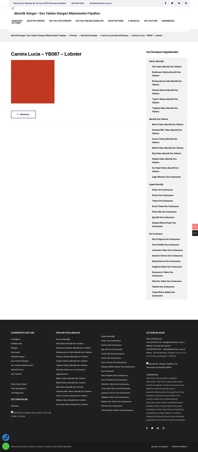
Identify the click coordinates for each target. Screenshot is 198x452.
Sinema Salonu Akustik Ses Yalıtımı (72, 357)
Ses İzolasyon (156, 234)
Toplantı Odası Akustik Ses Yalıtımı (71, 365)
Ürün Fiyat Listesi (19, 384)
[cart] (12, 25)
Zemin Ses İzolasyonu (162, 195)
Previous (24, 114)
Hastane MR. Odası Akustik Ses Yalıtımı (74, 391)
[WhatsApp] (5, 446)
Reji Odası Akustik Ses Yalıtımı (166, 153)
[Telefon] (5, 437)
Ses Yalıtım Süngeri (60, 21)
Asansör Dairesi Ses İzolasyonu (167, 256)
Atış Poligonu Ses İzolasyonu (166, 239)
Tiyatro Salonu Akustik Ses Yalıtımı (72, 361)
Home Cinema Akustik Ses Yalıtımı (71, 396)
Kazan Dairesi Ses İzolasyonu (166, 261)
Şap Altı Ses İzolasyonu (163, 217)
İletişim (16, 23)
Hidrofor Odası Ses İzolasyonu (167, 281)
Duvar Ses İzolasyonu (162, 190)
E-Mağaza (134, 21)
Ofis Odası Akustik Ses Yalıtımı (166, 66)
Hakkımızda (16, 343)
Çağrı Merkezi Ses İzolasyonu (166, 177)
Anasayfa (17, 21)
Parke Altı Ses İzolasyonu (164, 212)
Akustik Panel (116, 21)
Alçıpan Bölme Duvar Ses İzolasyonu (118, 367)
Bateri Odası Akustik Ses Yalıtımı (167, 124)
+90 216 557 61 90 (153, 342)
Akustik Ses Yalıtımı (158, 119)
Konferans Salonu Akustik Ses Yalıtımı (73, 348)
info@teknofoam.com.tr (101, 3)
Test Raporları (17, 393)
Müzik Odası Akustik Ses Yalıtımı (168, 148)
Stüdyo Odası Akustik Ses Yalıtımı (71, 400)
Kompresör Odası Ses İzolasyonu (116, 401)
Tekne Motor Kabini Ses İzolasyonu (117, 410)
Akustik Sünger (36, 21)
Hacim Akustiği (156, 61)
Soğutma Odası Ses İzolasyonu (167, 267)
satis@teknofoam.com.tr (174, 349)
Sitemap (15, 406)
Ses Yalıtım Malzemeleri (89, 21)
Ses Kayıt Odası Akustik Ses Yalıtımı (72, 404)
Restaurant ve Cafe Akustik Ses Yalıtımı (74, 352)
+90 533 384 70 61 (153, 349)
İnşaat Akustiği (156, 184)
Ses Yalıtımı (150, 21)
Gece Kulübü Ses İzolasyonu (165, 245)
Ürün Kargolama (18, 388)
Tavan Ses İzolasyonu (162, 201)
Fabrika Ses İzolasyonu (163, 287)
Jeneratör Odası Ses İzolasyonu (167, 250)
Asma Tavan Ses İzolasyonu (165, 206)
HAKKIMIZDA (168, 21)
